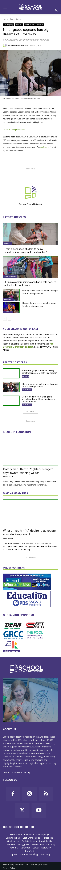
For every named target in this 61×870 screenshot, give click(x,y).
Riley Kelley (8, 538)
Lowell (36, 847)
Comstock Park (13, 837)
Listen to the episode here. (14, 129)
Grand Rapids (45, 841)
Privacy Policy (9, 868)
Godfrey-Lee (13, 841)
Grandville (11, 844)
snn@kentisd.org (22, 772)
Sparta (14, 854)
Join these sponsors (11, 651)
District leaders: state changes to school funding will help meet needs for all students (38, 399)
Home (5, 19)
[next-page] (9, 319)
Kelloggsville (24, 844)
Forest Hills (8, 312)
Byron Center (16, 834)
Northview (46, 847)
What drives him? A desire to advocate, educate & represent (29, 532)
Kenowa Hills (38, 844)
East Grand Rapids (32, 837)
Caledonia (29, 834)
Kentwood (25, 847)
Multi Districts (10, 276)
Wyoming (45, 854)
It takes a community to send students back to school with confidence (30, 283)
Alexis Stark (8, 477)
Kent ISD (19, 25)
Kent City (50, 844)
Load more (29, 411)
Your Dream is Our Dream (34, 25)
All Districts (8, 300)
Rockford (29, 851)
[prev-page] (5, 319)
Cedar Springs (16, 19)
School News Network (19, 45)
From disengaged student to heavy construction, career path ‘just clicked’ (25, 250)
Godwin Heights (29, 841)
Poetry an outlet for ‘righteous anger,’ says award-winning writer (28, 471)
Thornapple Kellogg (29, 854)
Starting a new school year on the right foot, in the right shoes (40, 385)
